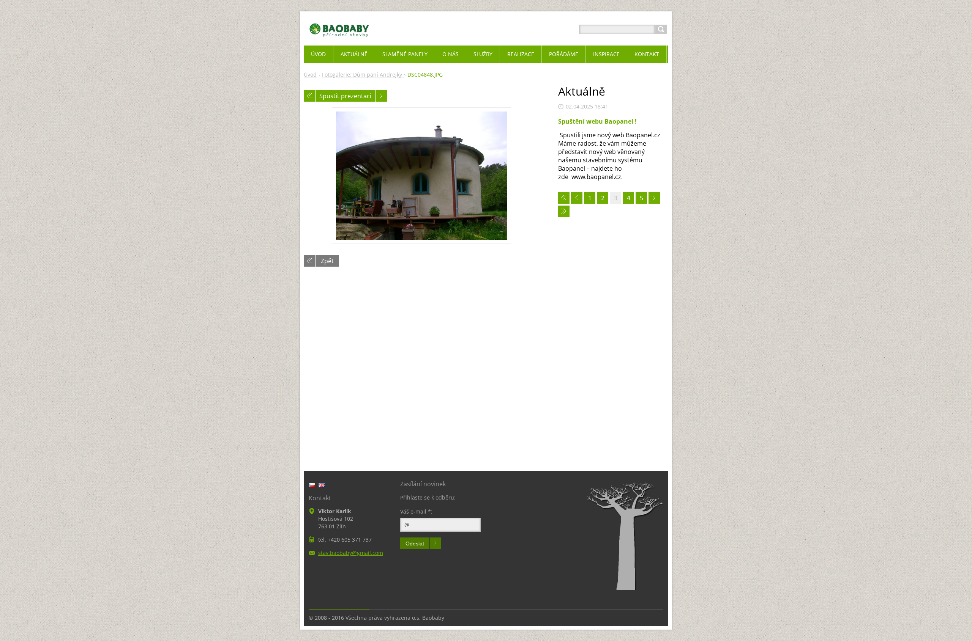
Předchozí (309, 96)
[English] (322, 485)
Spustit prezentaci (345, 96)
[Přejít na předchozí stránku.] (576, 198)
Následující (381, 96)
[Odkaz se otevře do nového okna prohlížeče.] (421, 175)
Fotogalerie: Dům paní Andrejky (363, 74)
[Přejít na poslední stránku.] (564, 211)
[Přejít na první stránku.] (564, 198)
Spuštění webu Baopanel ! (597, 121)
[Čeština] (312, 485)
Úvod (310, 74)
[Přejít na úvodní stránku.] (339, 38)
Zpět (327, 261)
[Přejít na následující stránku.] (654, 198)
